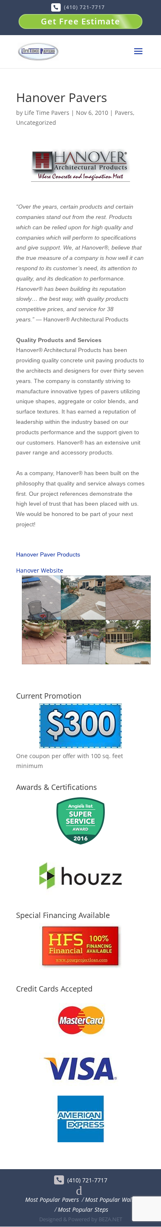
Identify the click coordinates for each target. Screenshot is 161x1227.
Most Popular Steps (83, 1209)
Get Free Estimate (80, 21)
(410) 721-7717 (84, 7)
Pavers (124, 113)
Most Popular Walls (110, 1199)
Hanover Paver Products (48, 554)
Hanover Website (39, 570)
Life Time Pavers (46, 113)
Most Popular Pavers (52, 1199)
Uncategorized (36, 122)
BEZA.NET (110, 1219)
